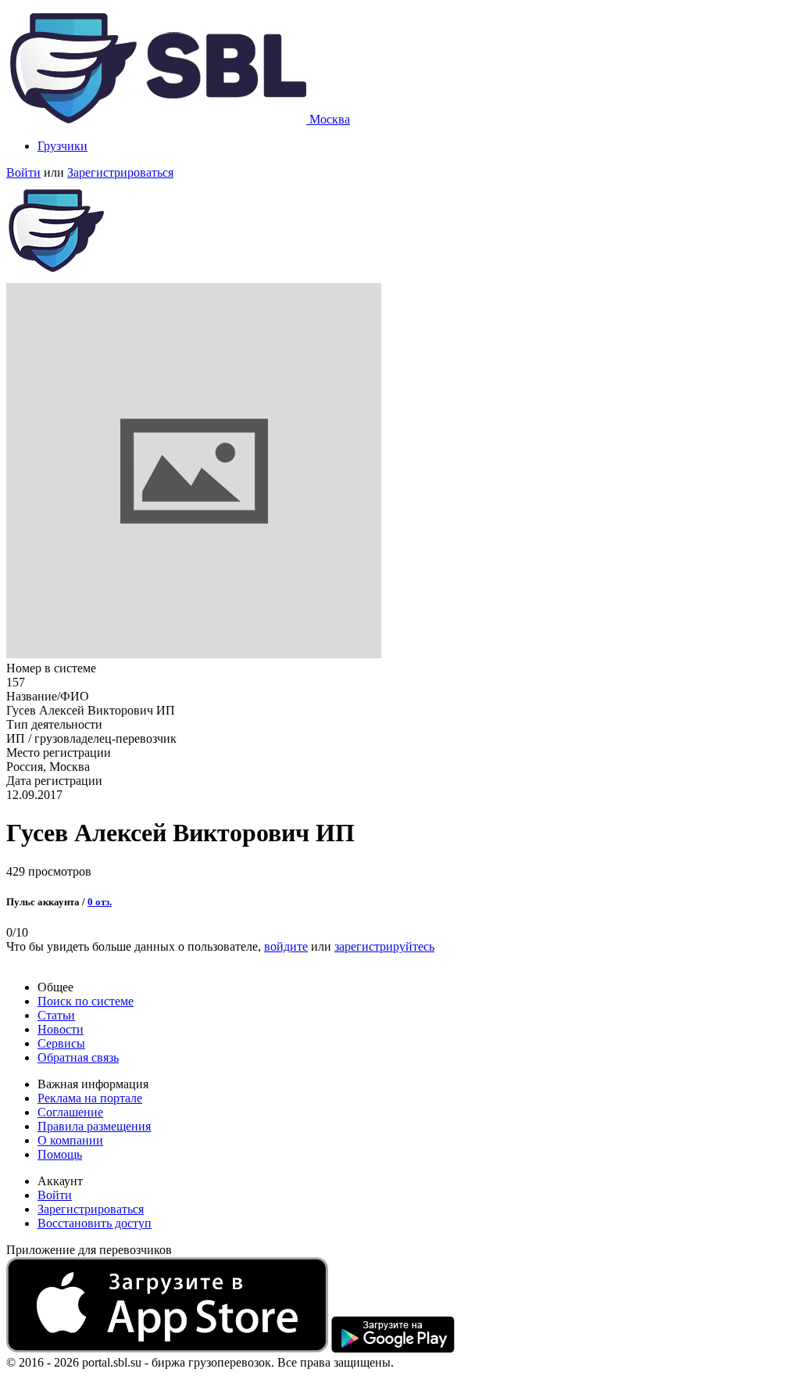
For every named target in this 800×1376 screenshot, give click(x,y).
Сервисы (61, 1043)
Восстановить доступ (95, 1223)
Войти (23, 172)
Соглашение (70, 1112)
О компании (70, 1140)
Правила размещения (94, 1126)
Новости (61, 1029)
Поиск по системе (86, 1001)
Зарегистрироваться (120, 172)
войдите (286, 946)
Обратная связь (78, 1057)
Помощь (60, 1154)
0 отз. (100, 902)
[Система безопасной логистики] (157, 119)
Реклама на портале (90, 1098)
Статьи (56, 1015)
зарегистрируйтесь (384, 946)
